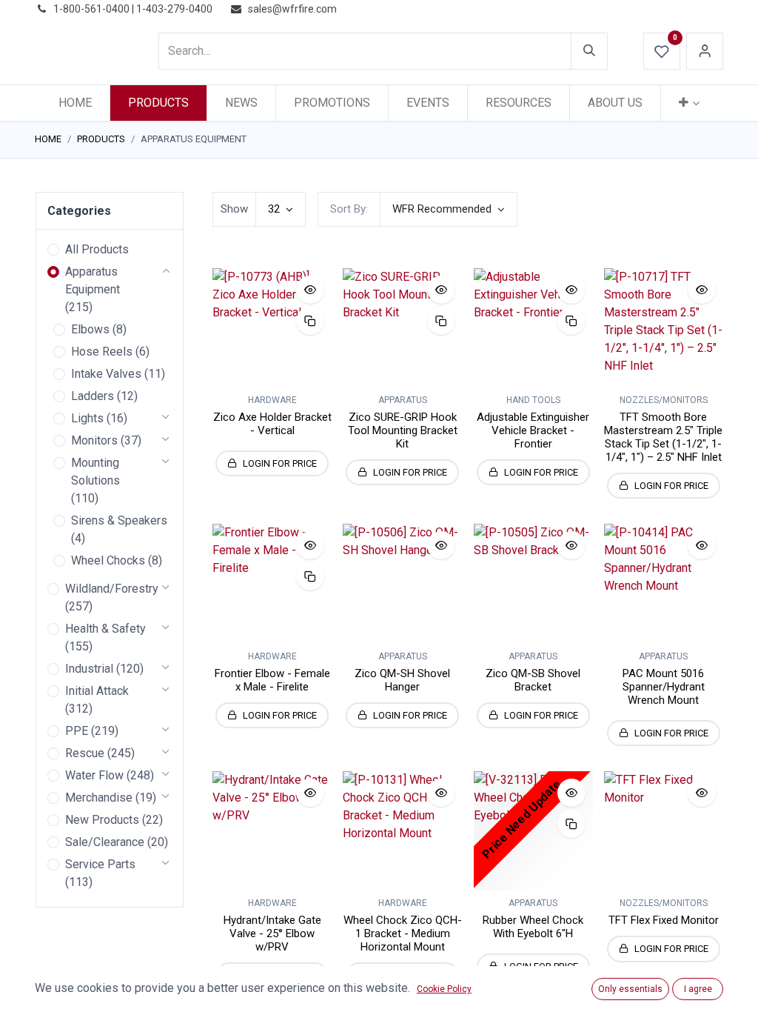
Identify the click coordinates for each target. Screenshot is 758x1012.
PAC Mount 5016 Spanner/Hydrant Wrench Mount (664, 687)
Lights (87, 418)
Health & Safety (105, 629)
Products (101, 138)
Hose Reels (102, 351)
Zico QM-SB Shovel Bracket (533, 680)
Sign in (704, 51)
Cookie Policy (444, 989)
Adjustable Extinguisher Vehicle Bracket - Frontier (533, 430)
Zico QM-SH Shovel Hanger (402, 680)
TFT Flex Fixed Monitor (663, 920)
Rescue (84, 753)
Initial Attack (97, 691)
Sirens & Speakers (119, 520)
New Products (102, 820)
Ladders (92, 396)
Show (234, 209)
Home (48, 138)
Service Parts (100, 864)
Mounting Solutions (95, 471)
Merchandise (99, 797)
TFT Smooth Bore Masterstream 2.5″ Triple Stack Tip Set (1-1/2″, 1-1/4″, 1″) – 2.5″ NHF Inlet (663, 437)
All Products (97, 249)
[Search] (589, 51)
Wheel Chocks (108, 560)
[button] (448, 209)
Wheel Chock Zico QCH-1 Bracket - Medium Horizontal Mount (402, 933)
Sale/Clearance (104, 842)
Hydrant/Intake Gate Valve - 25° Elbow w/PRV (272, 933)
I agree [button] (698, 989)
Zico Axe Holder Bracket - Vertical (272, 423)
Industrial (89, 669)
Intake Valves (106, 374)
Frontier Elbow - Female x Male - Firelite (272, 680)
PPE (76, 731)
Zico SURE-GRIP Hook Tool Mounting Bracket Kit (402, 430)
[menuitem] (75, 103)
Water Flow (94, 775)
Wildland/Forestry (111, 589)
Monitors (94, 440)
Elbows (90, 329)
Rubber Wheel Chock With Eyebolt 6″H (533, 926)
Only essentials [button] (630, 989)
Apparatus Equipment (92, 280)
